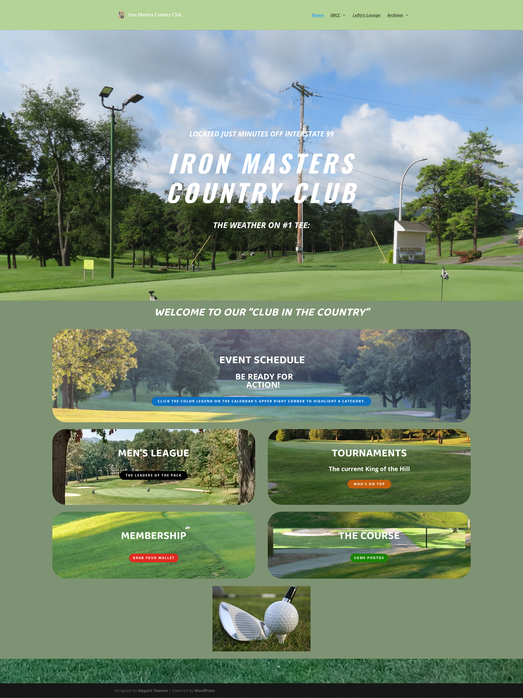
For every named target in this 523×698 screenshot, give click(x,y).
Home (317, 15)
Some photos (369, 558)
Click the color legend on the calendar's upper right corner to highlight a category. (261, 401)
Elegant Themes (153, 690)
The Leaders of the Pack (154, 475)
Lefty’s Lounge (366, 15)
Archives (395, 15)
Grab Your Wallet (154, 558)
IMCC (335, 15)
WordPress (204, 690)
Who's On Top (369, 484)
